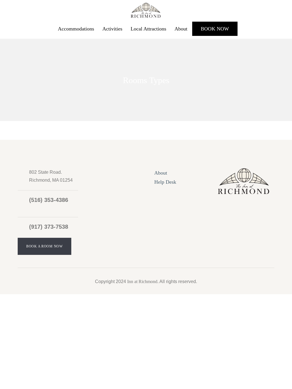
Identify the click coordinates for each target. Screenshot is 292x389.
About (181, 29)
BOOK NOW (215, 29)
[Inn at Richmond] (146, 9)
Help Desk (165, 182)
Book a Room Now (44, 246)
